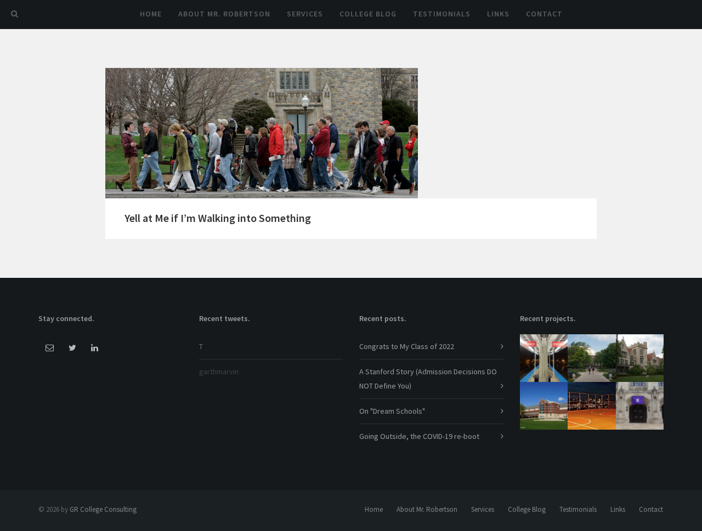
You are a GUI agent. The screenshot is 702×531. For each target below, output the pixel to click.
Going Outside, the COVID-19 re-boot (419, 436)
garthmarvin (219, 371)
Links (498, 14)
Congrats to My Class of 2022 (406, 346)
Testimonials (442, 14)
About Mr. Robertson (224, 14)
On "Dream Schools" (392, 411)
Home (151, 14)
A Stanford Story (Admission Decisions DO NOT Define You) (428, 378)
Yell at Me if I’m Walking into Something (217, 218)
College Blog (368, 14)
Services (305, 14)
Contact (544, 14)
